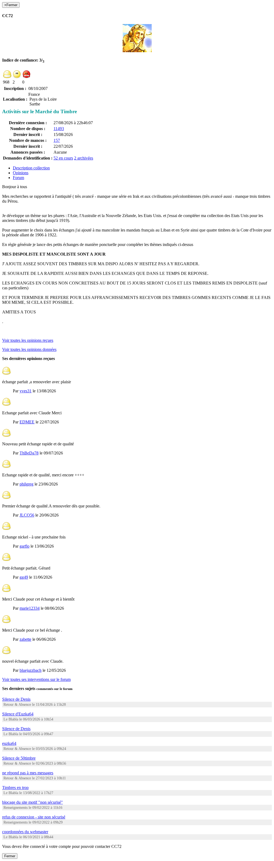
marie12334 (30, 608)
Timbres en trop (15, 787)
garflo (24, 546)
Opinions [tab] (20, 172)
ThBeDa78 (29, 453)
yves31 (26, 391)
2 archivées (83, 158)
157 (57, 140)
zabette (25, 639)
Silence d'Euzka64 (17, 714)
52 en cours (63, 158)
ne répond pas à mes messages (27, 773)
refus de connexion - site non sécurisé (33, 817)
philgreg (26, 484)
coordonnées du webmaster (25, 831)
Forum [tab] (18, 177)
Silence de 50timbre (19, 758)
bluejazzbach (30, 670)
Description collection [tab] (31, 168)
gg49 (24, 577)
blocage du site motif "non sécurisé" (32, 802)
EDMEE (27, 422)
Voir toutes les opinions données (29, 349)
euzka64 (9, 743)
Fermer (9, 856)
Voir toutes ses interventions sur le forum (36, 679)
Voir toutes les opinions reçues (27, 340)
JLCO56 (27, 515)
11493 (59, 128)
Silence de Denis (16, 699)
